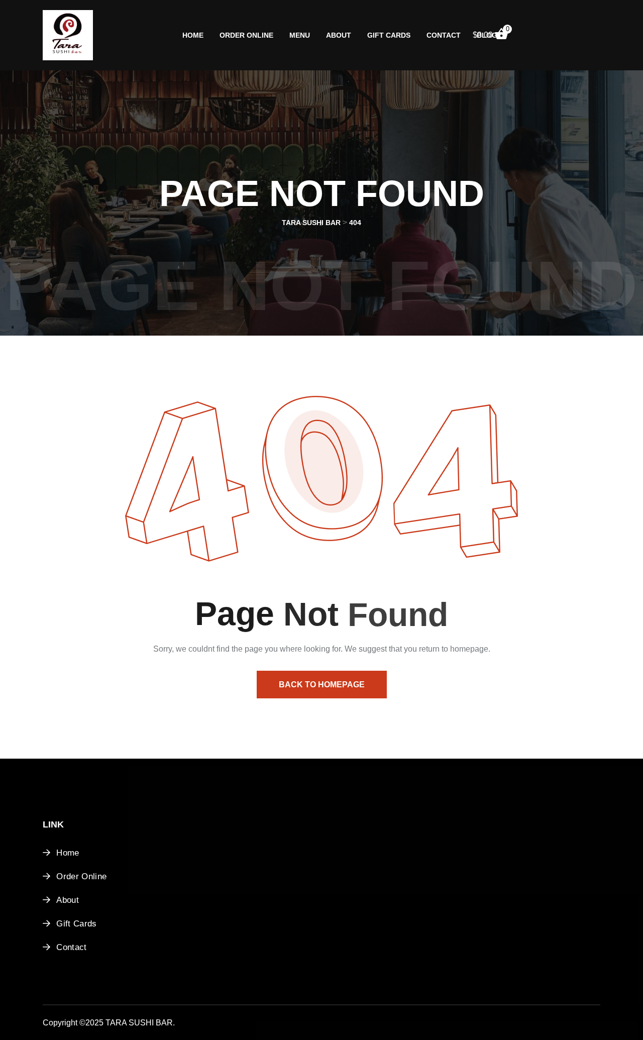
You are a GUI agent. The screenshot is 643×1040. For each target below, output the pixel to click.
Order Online (246, 35)
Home (192, 35)
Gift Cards (388, 35)
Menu (299, 35)
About (338, 35)
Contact (443, 35)
